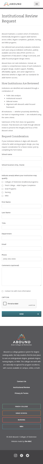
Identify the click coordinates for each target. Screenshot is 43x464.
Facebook (21, 455)
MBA (6, 196)
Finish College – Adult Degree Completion (20, 185)
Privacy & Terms (21, 393)
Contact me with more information (18, 291)
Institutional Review (21, 387)
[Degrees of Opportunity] (12, 4)
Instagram (15, 455)
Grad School (21, 413)
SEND (21, 314)
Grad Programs (10, 189)
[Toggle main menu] (37, 4)
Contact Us (21, 381)
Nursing (8, 192)
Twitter (27, 455)
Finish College (21, 406)
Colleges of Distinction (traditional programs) (21, 182)
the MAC (28, 441)
